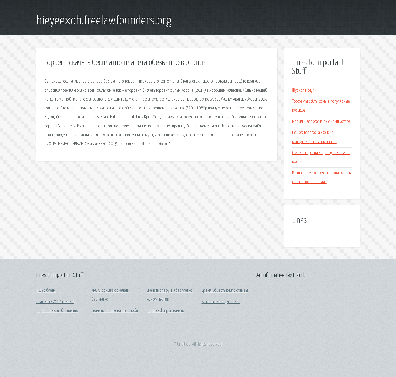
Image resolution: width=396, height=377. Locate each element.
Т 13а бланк (46, 290)
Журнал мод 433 (305, 90)
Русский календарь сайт (220, 302)
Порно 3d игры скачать (165, 310)
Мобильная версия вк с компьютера (321, 121)
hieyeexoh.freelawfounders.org (103, 21)
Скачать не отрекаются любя (114, 310)
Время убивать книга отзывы (224, 290)
